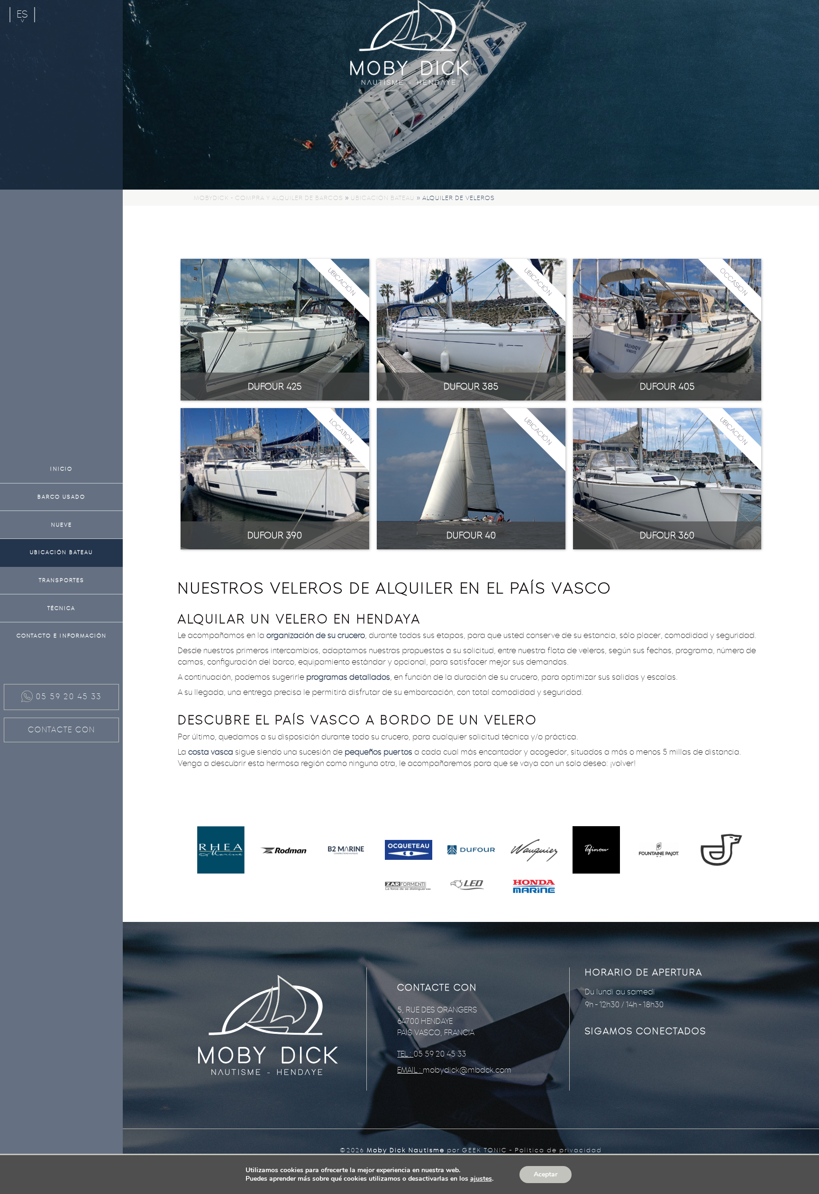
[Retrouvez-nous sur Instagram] (655, 1067)
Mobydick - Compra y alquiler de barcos (268, 197)
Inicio (61, 468)
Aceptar (545, 1174)
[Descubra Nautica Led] (471, 887)
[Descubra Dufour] (471, 851)
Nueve (61, 524)
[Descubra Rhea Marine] (221, 850)
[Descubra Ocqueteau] (408, 851)
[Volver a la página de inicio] (409, 43)
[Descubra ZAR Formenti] (408, 887)
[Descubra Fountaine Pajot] (659, 850)
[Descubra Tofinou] (596, 850)
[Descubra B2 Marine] (346, 850)
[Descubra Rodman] (283, 851)
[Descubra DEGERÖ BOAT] (721, 850)
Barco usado (61, 496)
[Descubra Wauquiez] (533, 850)
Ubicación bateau (61, 552)
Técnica (61, 608)
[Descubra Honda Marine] (533, 887)
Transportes (61, 580)
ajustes (481, 1179)
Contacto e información (62, 635)
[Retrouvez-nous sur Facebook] (608, 1067)
